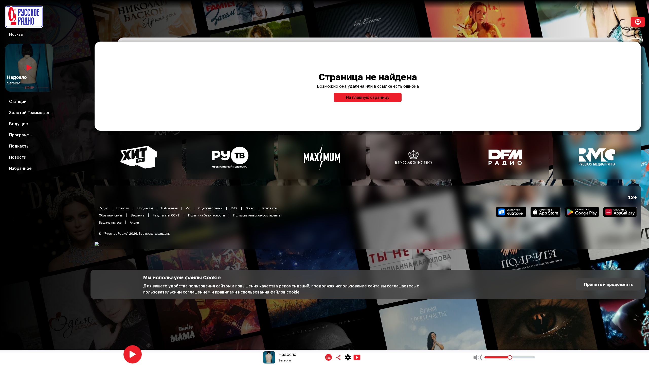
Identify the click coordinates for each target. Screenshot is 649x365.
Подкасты (145, 208)
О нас (250, 208)
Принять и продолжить (608, 284)
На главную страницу (367, 97)
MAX (234, 208)
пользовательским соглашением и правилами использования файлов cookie (221, 292)
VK (188, 208)
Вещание (137, 215)
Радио (103, 208)
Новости (122, 208)
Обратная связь (110, 215)
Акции (134, 222)
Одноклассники (210, 208)
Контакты (269, 208)
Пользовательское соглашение (256, 215)
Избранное (169, 208)
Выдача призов (110, 222)
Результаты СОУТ (166, 215)
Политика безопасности (206, 215)
